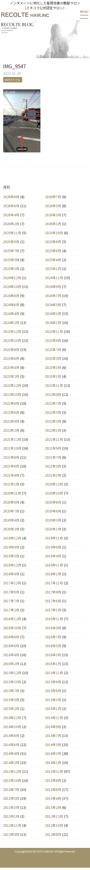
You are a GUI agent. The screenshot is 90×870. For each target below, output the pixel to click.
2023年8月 (11, 349)
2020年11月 (12, 493)
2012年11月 (12, 825)
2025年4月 (53, 259)
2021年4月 (11, 475)
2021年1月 (11, 484)
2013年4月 (53, 798)
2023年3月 (53, 367)
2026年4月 (11, 214)
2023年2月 (11, 376)
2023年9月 (53, 340)
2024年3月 (53, 313)
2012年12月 (54, 816)
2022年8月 (11, 403)
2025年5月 (11, 259)
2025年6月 (53, 250)
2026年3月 (53, 214)
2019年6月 (53, 547)
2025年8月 (53, 241)
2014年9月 (53, 726)
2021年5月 (53, 466)
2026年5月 (53, 205)
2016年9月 (53, 627)
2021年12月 (12, 439)
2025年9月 (11, 241)
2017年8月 (53, 591)
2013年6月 (53, 789)
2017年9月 (11, 591)
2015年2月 (11, 708)
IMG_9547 (14, 66)
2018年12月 (12, 564)
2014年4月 (11, 753)
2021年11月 (54, 439)
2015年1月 (53, 708)
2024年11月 (54, 277)
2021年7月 (53, 457)
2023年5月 (53, 358)
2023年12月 (12, 331)
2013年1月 (11, 816)
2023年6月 (11, 358)
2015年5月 (11, 699)
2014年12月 (12, 717)
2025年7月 (11, 250)
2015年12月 (12, 672)
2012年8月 (53, 834)
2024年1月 (53, 322)
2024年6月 (11, 304)
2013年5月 (11, 798)
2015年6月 (53, 690)
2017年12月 (12, 582)
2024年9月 (53, 286)
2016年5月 (53, 645)
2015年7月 (11, 690)
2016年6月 (11, 645)
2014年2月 (11, 762)
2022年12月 (12, 385)
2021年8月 (11, 457)
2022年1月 (53, 430)
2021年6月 (11, 466)
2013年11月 (54, 771)
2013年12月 (12, 771)
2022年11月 (54, 385)
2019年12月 (12, 538)
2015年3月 (53, 699)
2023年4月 (11, 367)
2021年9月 (53, 448)
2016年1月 (53, 663)
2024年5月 (53, 304)
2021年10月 (12, 448)
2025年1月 (53, 268)
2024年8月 (11, 295)
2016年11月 (54, 618)
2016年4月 (11, 654)
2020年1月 (53, 528)
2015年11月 (54, 672)
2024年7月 (53, 295)
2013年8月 (53, 780)
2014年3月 (53, 753)
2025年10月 (54, 232)
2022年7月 (53, 403)
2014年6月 (11, 744)
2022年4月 (11, 421)
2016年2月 (11, 663)
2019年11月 (54, 538)
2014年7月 (53, 735)
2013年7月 (11, 789)
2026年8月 (11, 196)
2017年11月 (54, 582)
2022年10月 (12, 394)
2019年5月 (11, 555)
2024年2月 (11, 322)
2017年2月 (11, 609)
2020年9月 (11, 502)
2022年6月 (11, 412)
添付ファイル (12, 80)
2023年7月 (53, 349)
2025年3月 (11, 268)
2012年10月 (54, 825)
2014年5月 (53, 744)
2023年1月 (53, 376)
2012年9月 (11, 834)
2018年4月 (11, 573)
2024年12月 (12, 277)
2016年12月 (12, 618)
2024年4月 (11, 313)
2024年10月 (12, 286)
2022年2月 (11, 430)
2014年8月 (11, 735)
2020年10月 (54, 493)
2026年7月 (53, 196)
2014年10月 (12, 726)
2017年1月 (53, 609)
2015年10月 (12, 681)
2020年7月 (11, 511)
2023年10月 (12, 340)
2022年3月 (53, 421)
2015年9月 (53, 681)
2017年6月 (53, 600)
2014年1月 (53, 762)
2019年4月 (53, 555)
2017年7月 (11, 600)
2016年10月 (12, 627)
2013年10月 (12, 780)
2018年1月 (53, 573)
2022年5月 (53, 412)
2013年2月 (53, 807)
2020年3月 (53, 520)
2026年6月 (11, 205)
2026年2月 (11, 223)
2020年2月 (11, 528)
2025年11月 (12, 232)
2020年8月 (53, 502)
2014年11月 (54, 717)
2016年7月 (53, 636)
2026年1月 (53, 223)
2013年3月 (11, 807)
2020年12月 (54, 484)
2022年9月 (53, 394)
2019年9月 (11, 547)
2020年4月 (11, 520)
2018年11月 (54, 564)
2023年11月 (54, 331)
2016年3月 (53, 654)
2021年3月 (53, 475)
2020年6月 (53, 511)
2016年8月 (11, 636)
